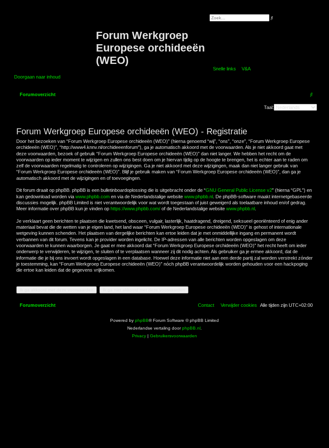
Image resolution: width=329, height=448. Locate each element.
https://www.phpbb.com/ (135, 208)
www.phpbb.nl (198, 196)
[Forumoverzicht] (55, 35)
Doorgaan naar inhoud (37, 76)
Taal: (269, 107)
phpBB (142, 320)
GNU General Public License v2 (239, 190)
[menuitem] (244, 68)
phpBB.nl (191, 328)
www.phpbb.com (92, 196)
